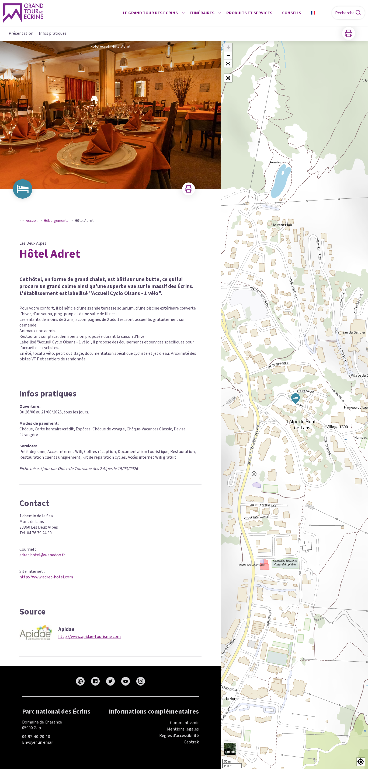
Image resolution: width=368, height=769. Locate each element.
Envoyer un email (38, 742)
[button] (228, 63)
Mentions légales (183, 729)
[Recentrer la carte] (228, 78)
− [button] (228, 55)
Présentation (21, 33)
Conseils (291, 13)
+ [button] (228, 47)
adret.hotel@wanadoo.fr (42, 555)
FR (319, 13)
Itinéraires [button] (202, 13)
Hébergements (56, 220)
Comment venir (184, 723)
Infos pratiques (53, 33)
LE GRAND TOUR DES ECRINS (150, 13)
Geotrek (191, 742)
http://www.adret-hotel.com (46, 577)
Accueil (31, 220)
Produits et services (249, 13)
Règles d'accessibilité (179, 736)
